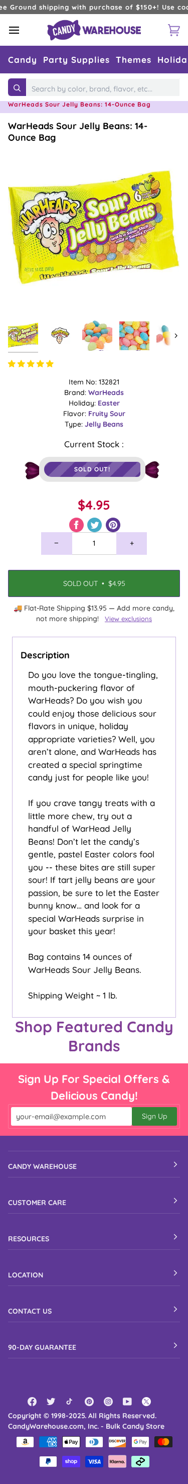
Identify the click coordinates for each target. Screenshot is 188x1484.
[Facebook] (32, 1401)
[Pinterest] (89, 1401)
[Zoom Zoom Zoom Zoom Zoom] (94, 229)
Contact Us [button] (30, 1311)
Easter (109, 403)
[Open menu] (23, 30)
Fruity (99, 413)
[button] (22, 59)
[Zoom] (27, 297)
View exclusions (128, 619)
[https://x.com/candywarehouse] (146, 1401)
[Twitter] (51, 1401)
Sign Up (154, 1116)
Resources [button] (28, 1238)
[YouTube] (127, 1401)
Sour (117, 413)
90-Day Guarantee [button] (42, 1347)
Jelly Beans (104, 424)
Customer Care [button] (37, 1202)
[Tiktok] (70, 1401)
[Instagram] (108, 1401)
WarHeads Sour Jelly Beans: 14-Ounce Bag (77, 131)
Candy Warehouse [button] (42, 1166)
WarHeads (106, 392)
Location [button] (25, 1274)
